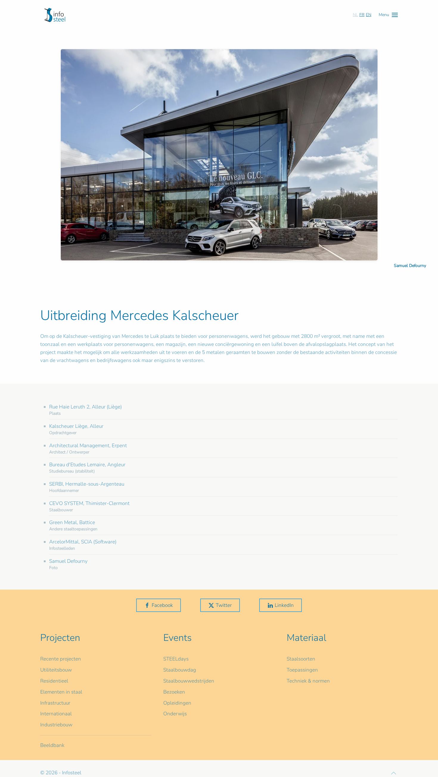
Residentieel (54, 680)
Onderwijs (175, 713)
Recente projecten (60, 658)
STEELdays (176, 658)
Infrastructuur (55, 703)
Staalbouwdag (179, 669)
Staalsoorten (301, 658)
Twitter (224, 605)
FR (361, 15)
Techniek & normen (308, 680)
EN (368, 15)
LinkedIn (284, 605)
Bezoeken (174, 692)
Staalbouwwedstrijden (188, 680)
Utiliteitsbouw (56, 669)
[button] (388, 15)
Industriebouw (56, 724)
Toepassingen (302, 669)
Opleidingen (177, 703)
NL (355, 15)
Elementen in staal (61, 692)
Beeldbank (52, 745)
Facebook (162, 605)
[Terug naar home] (54, 15)
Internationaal (56, 713)
